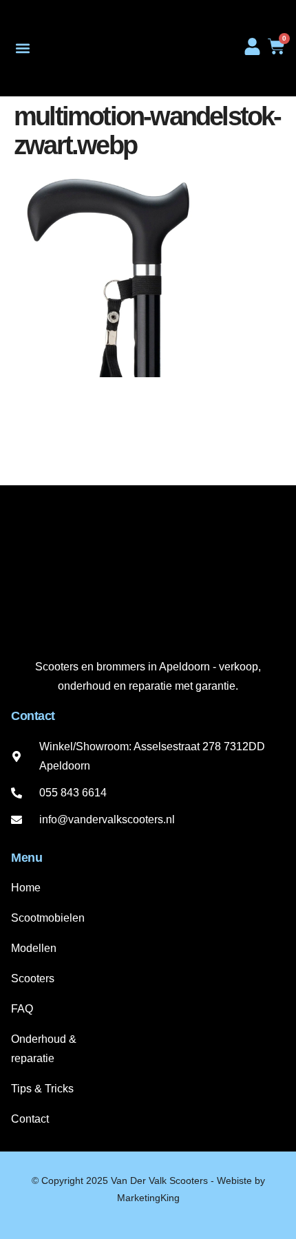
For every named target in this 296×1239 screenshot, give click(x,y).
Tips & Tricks (42, 1088)
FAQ (22, 1009)
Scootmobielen (48, 918)
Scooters (32, 978)
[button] (22, 48)
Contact (30, 1119)
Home (26, 887)
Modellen (33, 948)
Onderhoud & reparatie (43, 1048)
